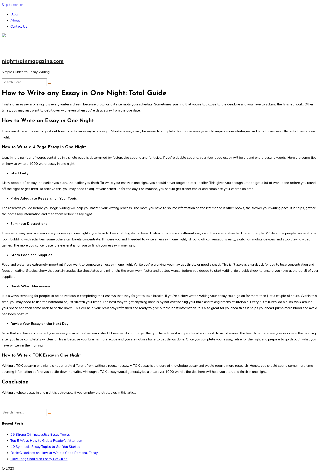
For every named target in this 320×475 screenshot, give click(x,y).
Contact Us (18, 26)
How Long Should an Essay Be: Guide (38, 459)
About (15, 20)
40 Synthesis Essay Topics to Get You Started (45, 446)
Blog (14, 14)
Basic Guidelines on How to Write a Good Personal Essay (54, 452)
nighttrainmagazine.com (33, 61)
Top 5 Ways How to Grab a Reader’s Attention (46, 440)
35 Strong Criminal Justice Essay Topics (40, 434)
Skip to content (13, 4)
